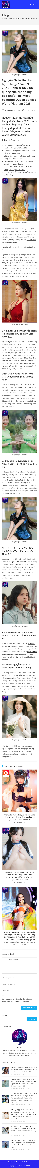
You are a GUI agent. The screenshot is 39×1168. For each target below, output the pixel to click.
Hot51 (10, 1162)
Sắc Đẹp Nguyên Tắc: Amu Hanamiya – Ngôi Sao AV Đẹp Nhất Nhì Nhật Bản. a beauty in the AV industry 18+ (24, 1069)
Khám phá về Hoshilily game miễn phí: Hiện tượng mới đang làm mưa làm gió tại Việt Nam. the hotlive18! (19, 817)
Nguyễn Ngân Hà (8, 342)
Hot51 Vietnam (26, 1162)
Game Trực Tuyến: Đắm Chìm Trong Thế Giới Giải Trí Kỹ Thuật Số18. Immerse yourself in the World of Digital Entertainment (19, 876)
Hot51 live (17, 1162)
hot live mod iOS (13, 654)
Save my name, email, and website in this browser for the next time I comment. (17, 1000)
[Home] (2, 18)
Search (4, 1016)
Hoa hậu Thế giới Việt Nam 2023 (14, 562)
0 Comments (30, 110)
